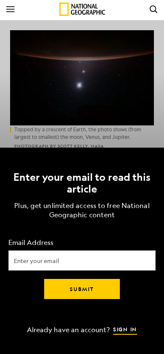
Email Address (30, 243)
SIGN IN (125, 329)
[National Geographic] (82, 9)
